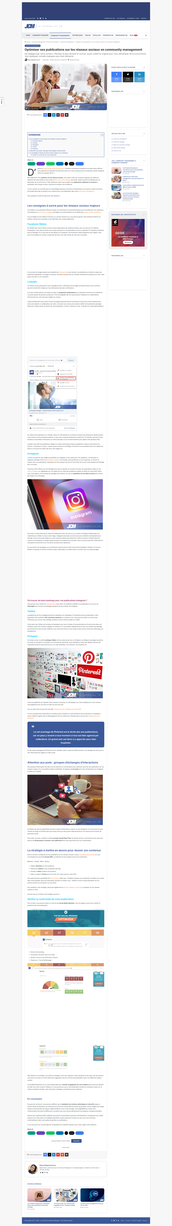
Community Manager (40, 35)
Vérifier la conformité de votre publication (45, 155)
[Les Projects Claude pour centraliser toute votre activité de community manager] (39, 1195)
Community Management (60, 35)
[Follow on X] (39, 59)
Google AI (80, 163)
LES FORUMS (120, 18)
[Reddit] (62, 1154)
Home (122, 1220)
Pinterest (35, 148)
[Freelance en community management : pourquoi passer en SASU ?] (116, 179)
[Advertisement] (106, 26)
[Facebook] (45, 115)
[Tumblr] (58, 115)
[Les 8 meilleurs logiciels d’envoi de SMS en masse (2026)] (116, 187)
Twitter (35, 146)
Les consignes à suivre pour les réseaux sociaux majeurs (48, 139)
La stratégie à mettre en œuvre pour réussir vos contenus (49, 153)
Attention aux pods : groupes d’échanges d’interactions (48, 151)
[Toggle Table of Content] (101, 135)
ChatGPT (31, 163)
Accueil (28, 42)
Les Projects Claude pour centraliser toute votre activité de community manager (38, 1205)
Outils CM (96, 35)
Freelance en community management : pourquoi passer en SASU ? (133, 178)
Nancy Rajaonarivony (33, 59)
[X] (49, 115)
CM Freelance (77, 35)
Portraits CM (108, 35)
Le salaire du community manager (120, 144)
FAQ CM (87, 35)
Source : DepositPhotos (33, 108)
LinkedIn (35, 143)
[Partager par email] (66, 115)
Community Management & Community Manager (45, 42)
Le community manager (117, 142)
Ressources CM (121, 35)
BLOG (133, 35)
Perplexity (41, 163)
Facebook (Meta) (37, 141)
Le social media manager (118, 147)
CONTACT (143, 18)
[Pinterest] (62, 115)
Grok (71, 163)
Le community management (119, 139)
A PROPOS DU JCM (109, 18)
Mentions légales (136, 1220)
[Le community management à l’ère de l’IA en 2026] (92, 1195)
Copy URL (76, 1141)
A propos (127, 1220)
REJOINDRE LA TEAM (133, 18)
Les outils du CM (116, 150)
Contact (145, 1220)
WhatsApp (50, 163)
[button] (1, 101)
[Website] (41, 1173)
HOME (28, 35)
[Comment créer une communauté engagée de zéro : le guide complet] (66, 1195)
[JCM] (43, 26)
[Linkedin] (54, 115)
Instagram (36, 144)
